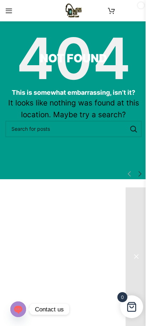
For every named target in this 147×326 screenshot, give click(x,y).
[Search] (133, 129)
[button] (129, 174)
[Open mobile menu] (9, 11)
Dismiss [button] (136, 256)
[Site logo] (73, 10)
